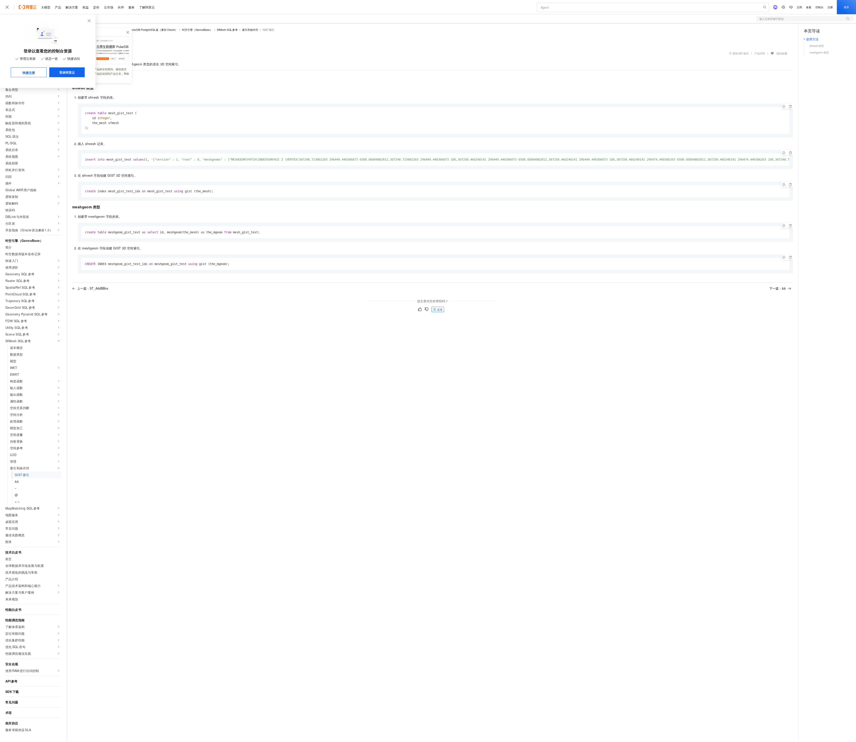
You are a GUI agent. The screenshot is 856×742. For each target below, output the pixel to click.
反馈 (439, 309)
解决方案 (72, 7)
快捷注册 (29, 72)
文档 (799, 7)
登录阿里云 (67, 72)
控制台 (819, 7)
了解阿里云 (147, 7)
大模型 (45, 7)
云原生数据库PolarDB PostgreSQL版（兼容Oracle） (145, 29)
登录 (846, 7)
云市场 (108, 7)
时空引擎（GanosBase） (197, 29)
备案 (808, 7)
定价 (96, 7)
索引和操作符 (250, 29)
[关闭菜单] (7, 7)
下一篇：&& (777, 288)
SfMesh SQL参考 (227, 29)
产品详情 (759, 53)
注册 (830, 7)
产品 (58, 7)
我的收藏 (781, 53)
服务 (131, 7)
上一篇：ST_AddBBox (92, 288)
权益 (85, 7)
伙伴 (121, 7)
